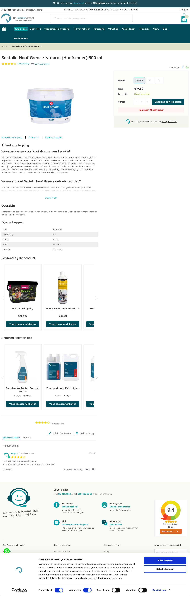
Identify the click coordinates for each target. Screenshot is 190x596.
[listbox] (149, 80)
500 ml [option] (139, 80)
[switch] (87, 590)
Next (96, 298)
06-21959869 (64, 494)
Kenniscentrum (21, 38)
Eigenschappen (53, 137)
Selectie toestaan (165, 569)
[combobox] (92, 18)
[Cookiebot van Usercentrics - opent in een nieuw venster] (19, 590)
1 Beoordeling (23, 63)
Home (4, 46)
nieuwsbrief (78, 3)
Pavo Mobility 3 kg (22, 308)
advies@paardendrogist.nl (75, 524)
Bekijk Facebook (70, 506)
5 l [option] (159, 80)
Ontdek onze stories (120, 506)
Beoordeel (167, 531)
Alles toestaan (165, 560)
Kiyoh (170, 526)
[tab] (60, 433)
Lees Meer (51, 197)
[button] (8, 469)
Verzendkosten (61, 551)
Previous (2, 298)
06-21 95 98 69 (131, 9)
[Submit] (129, 17)
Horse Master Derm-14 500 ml (63, 308)
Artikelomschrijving (11, 137)
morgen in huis (169, 121)
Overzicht (34, 137)
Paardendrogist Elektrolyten (62, 388)
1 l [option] (150, 80)
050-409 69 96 (96, 9)
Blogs (107, 551)
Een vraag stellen (42, 64)
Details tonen (159, 590)
